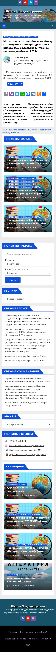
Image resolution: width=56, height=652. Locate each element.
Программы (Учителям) (17, 484)
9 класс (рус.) (13, 575)
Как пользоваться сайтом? (33, 632)
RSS (28, 645)
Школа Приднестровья (23, 11)
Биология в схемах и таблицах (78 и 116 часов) (27, 381)
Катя (7, 402)
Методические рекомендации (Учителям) (20, 37)
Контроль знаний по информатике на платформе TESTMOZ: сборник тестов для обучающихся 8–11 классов (25, 332)
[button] (52, 26)
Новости (46, 638)
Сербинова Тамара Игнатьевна (20, 378)
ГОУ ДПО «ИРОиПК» (18, 441)
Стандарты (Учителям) (37, 545)
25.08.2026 (14, 586)
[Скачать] (15, 84)
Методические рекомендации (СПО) (22, 184)
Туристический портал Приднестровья (27, 455)
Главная (13, 632)
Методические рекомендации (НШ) (21, 178)
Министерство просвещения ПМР (25, 450)
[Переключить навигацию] (28, 25)
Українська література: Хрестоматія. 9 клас (25, 356)
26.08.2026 (14, 495)
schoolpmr (22, 57)
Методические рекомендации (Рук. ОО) (23, 181)
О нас (23, 638)
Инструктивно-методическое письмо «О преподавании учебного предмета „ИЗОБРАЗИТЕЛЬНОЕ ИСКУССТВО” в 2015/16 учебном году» (15, 113)
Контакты (34, 638)
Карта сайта (11, 638)
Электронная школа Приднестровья (26, 446)
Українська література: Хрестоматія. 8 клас (25, 360)
